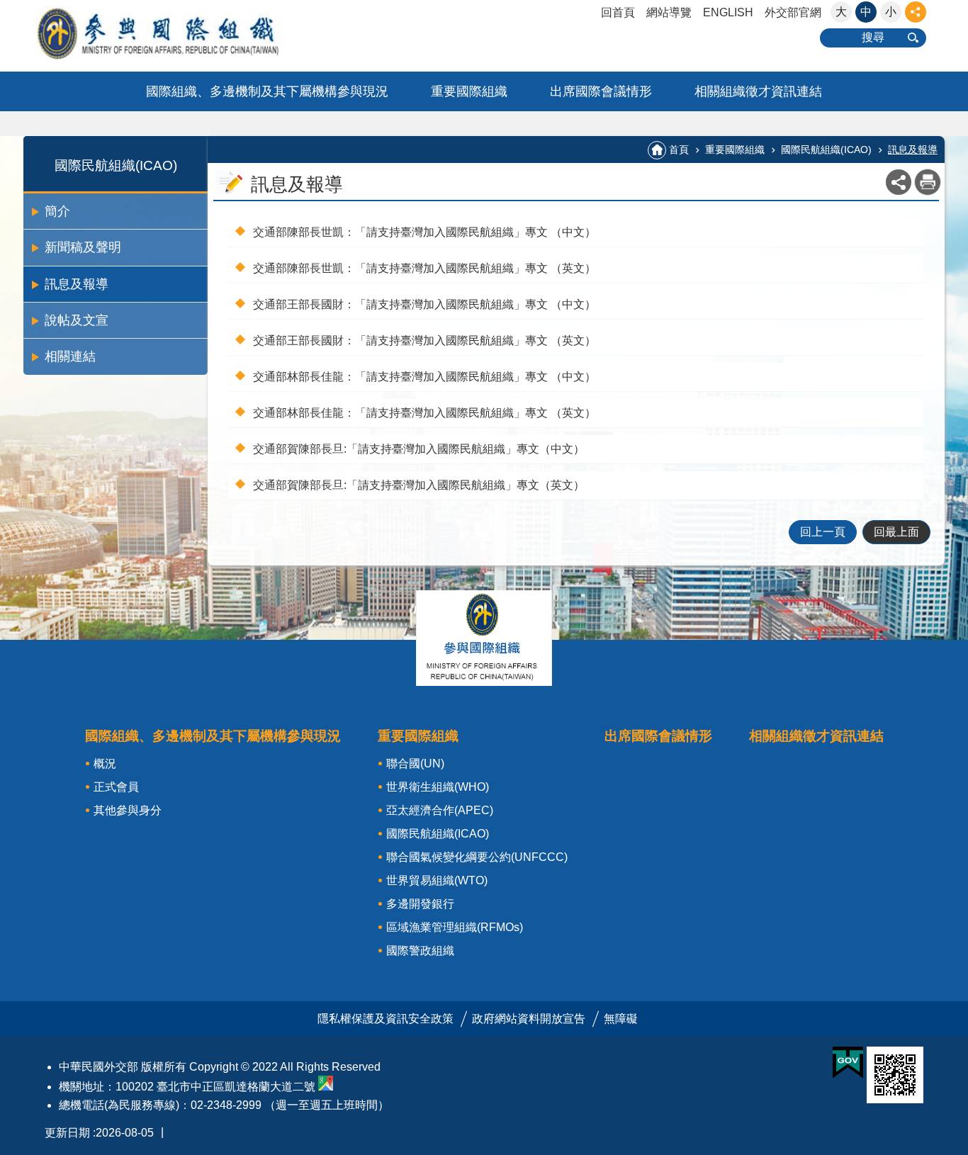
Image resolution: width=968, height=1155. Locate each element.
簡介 (57, 211)
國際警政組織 (420, 951)
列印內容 (927, 182)
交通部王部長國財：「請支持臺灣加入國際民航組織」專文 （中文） (424, 304)
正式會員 (116, 787)
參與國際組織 (186, 33)
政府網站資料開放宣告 (528, 1019)
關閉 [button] (915, 12)
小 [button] (890, 12)
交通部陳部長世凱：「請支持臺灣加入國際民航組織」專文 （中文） (424, 232)
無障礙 (621, 1019)
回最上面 (896, 532)
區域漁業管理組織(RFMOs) (454, 927)
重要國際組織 (469, 91)
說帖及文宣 (76, 320)
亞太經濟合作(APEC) (439, 810)
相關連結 (70, 356)
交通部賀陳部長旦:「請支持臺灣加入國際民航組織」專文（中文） (419, 449)
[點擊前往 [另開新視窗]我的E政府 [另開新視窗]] (848, 1063)
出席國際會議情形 (601, 91)
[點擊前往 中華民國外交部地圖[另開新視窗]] (325, 1087)
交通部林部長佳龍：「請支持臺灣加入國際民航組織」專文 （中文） (424, 377)
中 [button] (866, 12)
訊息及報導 (76, 284)
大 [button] (841, 12)
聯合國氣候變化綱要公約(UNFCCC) (477, 857)
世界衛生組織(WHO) (437, 787)
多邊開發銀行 (420, 904)
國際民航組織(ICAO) (826, 149)
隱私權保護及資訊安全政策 (385, 1019)
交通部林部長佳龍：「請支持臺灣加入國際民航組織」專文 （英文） (424, 413)
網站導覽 (669, 12)
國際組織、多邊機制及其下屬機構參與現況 (267, 91)
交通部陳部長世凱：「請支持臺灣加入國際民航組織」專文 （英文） (424, 268)
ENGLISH (728, 12)
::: (4, 6)
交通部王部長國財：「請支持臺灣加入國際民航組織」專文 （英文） (424, 340)
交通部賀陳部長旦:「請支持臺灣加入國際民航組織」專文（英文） (419, 485)
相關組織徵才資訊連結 (758, 91)
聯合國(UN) (415, 763)
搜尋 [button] (873, 37)
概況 (105, 763)
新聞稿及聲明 (83, 247)
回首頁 (618, 12)
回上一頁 (822, 532)
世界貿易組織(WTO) (437, 880)
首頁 (679, 149)
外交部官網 (793, 12)
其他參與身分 (128, 810)
